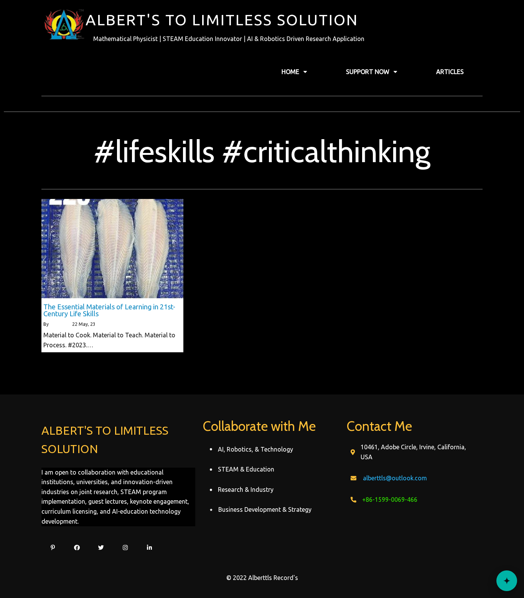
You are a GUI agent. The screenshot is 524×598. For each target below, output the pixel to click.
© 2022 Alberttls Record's (262, 577)
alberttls (59, 324)
